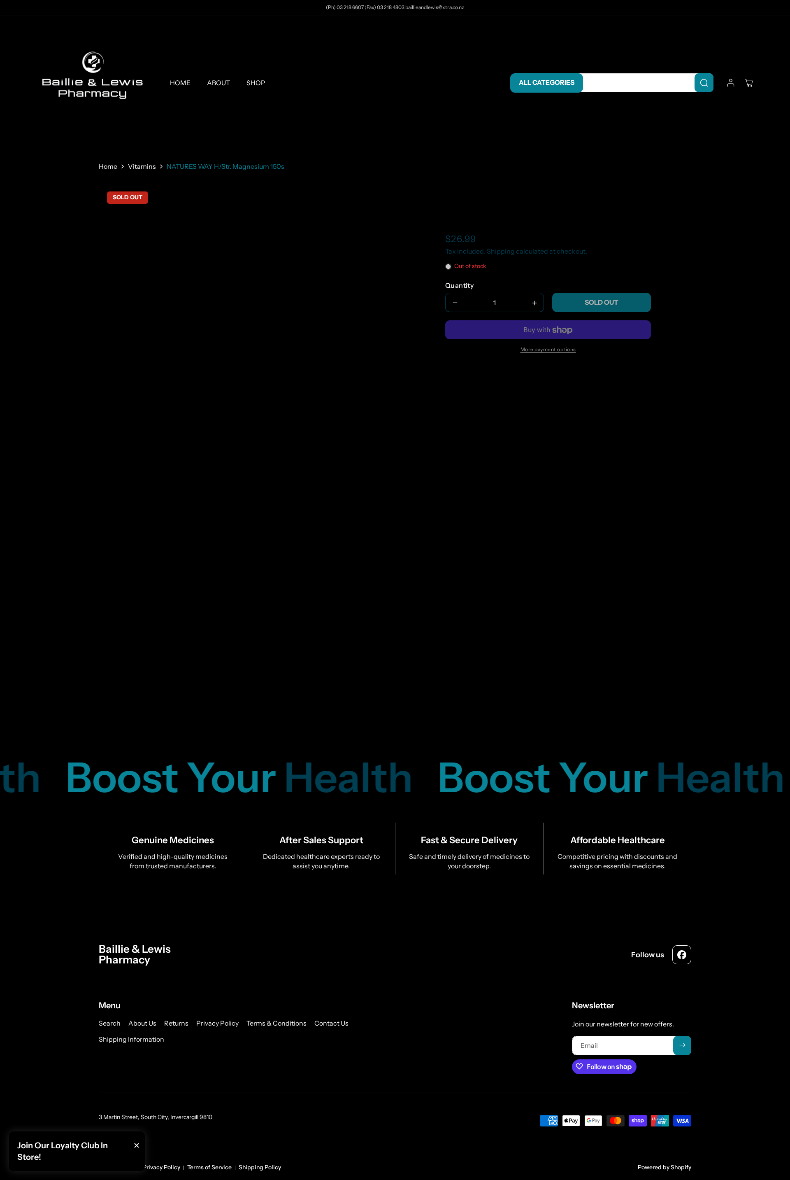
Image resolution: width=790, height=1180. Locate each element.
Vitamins (142, 166)
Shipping (501, 251)
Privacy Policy (161, 1167)
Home (108, 166)
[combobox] (644, 83)
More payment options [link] (548, 350)
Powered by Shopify (664, 1167)
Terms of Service (209, 1167)
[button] (749, 83)
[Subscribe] (682, 1045)
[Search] (704, 82)
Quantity (459, 286)
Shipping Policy (260, 1167)
